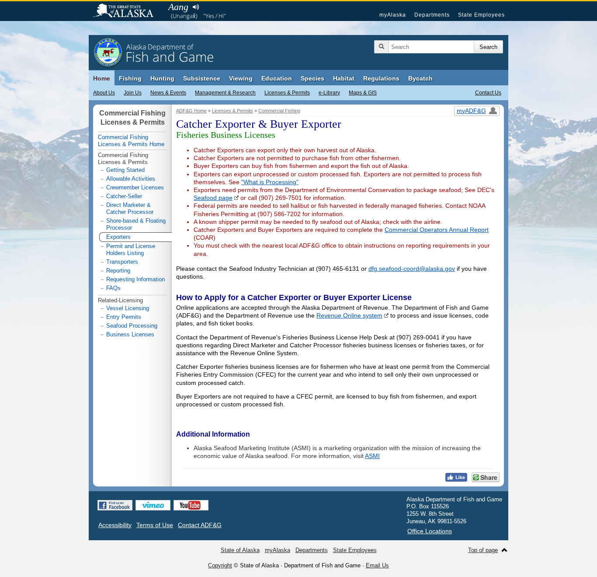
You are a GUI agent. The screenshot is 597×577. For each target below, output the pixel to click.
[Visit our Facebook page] (114, 505)
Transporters (122, 262)
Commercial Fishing (279, 110)
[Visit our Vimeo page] (152, 505)
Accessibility (115, 524)
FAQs (113, 288)
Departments (432, 15)
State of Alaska (127, 11)
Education (276, 78)
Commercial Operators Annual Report (437, 229)
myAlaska (392, 15)
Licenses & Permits (287, 93)
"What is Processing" (269, 181)
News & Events (168, 93)
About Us (104, 93)
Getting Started (125, 170)
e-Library (329, 93)
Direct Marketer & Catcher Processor (129, 208)
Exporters (118, 237)
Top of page (483, 550)
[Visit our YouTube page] (191, 505)
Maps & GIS (363, 93)
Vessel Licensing (127, 308)
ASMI (372, 455)
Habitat (343, 78)
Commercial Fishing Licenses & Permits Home (131, 140)
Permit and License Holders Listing (130, 249)
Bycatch (420, 78)
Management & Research (225, 93)
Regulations (381, 78)
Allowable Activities (130, 178)
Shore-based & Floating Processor (136, 224)
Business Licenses (130, 334)
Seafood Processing (131, 325)
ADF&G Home (191, 110)
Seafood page (213, 197)
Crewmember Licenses (135, 187)
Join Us (133, 93)
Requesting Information (135, 279)
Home (101, 78)
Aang (178, 6)
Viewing (241, 78)
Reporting (118, 270)
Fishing (130, 78)
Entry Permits (123, 317)
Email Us (377, 565)
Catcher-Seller (124, 196)
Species (312, 78)
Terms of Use (154, 524)
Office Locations (429, 531)
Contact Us (488, 93)
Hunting (162, 78)
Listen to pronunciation (195, 7)
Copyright (220, 565)
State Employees (481, 15)
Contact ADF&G (200, 524)
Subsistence (201, 78)
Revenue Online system (349, 315)
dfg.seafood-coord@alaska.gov (411, 268)
